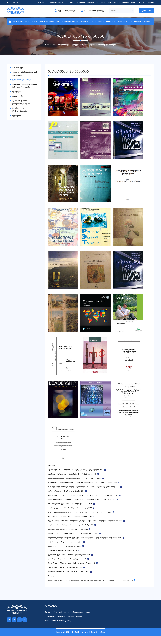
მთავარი (50, 45)
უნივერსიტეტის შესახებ (24, 22)
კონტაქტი (146, 11)
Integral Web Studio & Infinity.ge (93, 632)
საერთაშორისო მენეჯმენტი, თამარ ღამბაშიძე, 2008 (71, 525)
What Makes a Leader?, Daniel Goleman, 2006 (65, 567)
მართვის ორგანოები (48, 22)
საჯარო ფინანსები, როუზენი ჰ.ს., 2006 (65, 546)
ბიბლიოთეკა (136, 2)
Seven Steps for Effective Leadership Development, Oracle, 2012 (72, 563)
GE (151, 2)
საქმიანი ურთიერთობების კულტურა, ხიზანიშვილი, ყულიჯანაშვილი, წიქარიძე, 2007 (85, 538)
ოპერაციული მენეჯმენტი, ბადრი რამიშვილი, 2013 (70, 508)
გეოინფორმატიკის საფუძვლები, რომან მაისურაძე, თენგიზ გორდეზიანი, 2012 (83, 482)
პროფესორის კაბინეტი (94, 11)
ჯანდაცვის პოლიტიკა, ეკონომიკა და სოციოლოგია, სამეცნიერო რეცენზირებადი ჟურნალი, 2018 (91, 580)
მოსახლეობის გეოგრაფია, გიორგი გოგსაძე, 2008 (70, 504)
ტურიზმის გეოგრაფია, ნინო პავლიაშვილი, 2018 (69, 555)
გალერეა (123, 2)
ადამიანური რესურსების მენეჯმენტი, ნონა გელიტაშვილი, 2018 (76, 470)
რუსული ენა (17, 96)
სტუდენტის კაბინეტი (67, 11)
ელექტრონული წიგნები (83, 45)
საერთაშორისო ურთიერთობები (79, 2)
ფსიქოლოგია (18, 92)
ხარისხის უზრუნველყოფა (74, 22)
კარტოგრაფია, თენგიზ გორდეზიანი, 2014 (66, 491)
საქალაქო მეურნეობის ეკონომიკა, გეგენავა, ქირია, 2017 (73, 533)
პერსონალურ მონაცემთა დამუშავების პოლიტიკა (67, 612)
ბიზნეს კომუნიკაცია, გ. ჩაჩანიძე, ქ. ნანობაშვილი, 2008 (72, 474)
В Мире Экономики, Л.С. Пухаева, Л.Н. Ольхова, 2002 (69, 572)
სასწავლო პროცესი (115, 22)
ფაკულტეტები (96, 22)
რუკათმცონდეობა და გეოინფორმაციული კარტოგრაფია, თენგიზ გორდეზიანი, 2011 (85, 521)
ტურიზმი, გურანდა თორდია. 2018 (63, 550)
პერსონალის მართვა (138, 22)
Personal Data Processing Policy (58, 621)
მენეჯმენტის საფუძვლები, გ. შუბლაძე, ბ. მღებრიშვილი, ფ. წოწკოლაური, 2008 (82, 499)
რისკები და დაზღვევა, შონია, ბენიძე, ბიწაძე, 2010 (70, 516)
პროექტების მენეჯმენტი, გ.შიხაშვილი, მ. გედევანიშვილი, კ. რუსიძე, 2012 (80, 512)
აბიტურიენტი (55, 2)
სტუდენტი (42, 2)
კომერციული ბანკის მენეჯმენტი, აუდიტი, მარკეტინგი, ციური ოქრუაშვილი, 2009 (83, 495)
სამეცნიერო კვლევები (106, 2)
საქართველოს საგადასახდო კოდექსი (65, 542)
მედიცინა (16, 116)
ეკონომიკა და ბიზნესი (106, 45)
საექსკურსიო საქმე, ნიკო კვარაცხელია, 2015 (68, 529)
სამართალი (17, 68)
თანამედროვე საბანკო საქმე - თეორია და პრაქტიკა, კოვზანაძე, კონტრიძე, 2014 (84, 487)
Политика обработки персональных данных (63, 616)
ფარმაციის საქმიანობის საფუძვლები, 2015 (67, 559)
